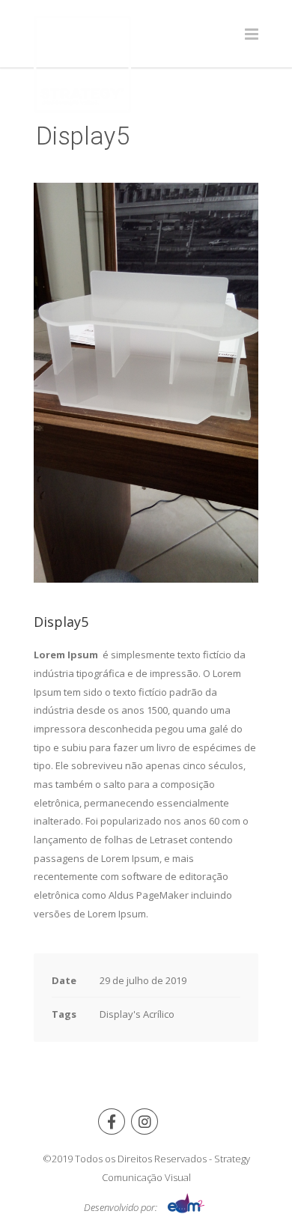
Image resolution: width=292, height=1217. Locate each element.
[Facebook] (111, 1121)
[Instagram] (144, 1121)
